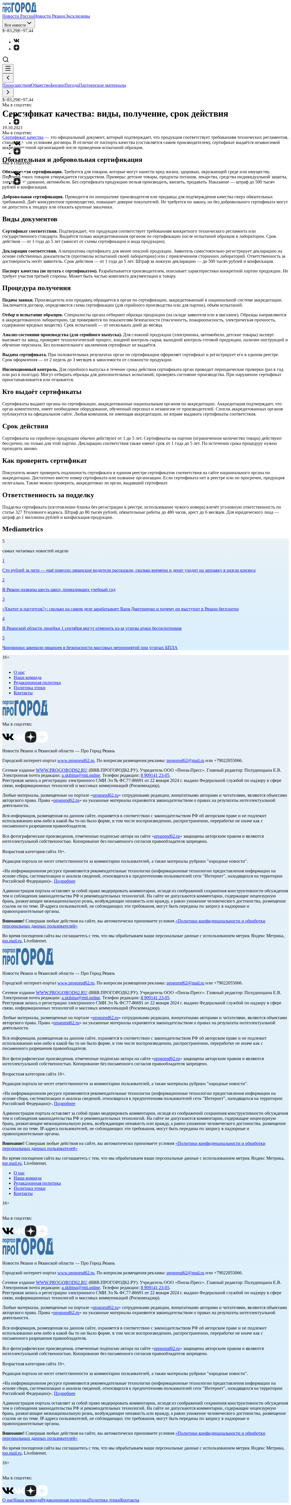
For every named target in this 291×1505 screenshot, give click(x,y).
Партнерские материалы (102, 85)
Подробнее (64, 881)
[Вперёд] (8, 92)
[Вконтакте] (19, 42)
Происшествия (16, 85)
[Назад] (8, 78)
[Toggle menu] (8, 68)
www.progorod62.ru (75, 760)
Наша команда (27, 677)
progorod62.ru (106, 795)
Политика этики (29, 687)
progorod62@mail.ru (185, 760)
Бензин (58, 85)
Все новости (15, 25)
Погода (72, 85)
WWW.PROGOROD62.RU (62, 770)
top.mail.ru (12, 940)
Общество (41, 85)
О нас (19, 672)
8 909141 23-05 (155, 775)
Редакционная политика (37, 682)
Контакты (23, 692)
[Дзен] (19, 48)
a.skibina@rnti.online (81, 775)
